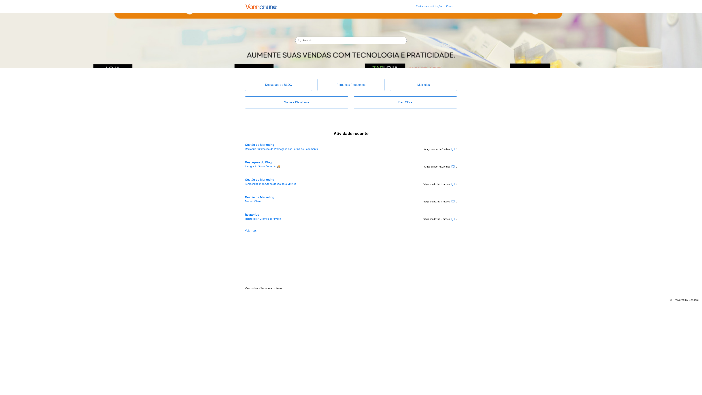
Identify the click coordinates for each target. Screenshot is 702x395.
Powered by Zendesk (686, 299)
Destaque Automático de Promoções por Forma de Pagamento (281, 148)
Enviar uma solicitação (429, 6)
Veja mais (251, 230)
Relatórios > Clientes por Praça (263, 218)
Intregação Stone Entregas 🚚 (262, 166)
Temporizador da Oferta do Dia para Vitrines (270, 183)
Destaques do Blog (258, 162)
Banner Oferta (253, 201)
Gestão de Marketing (259, 144)
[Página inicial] (261, 6)
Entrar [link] (449, 6)
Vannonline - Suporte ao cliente (263, 288)
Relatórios (252, 214)
